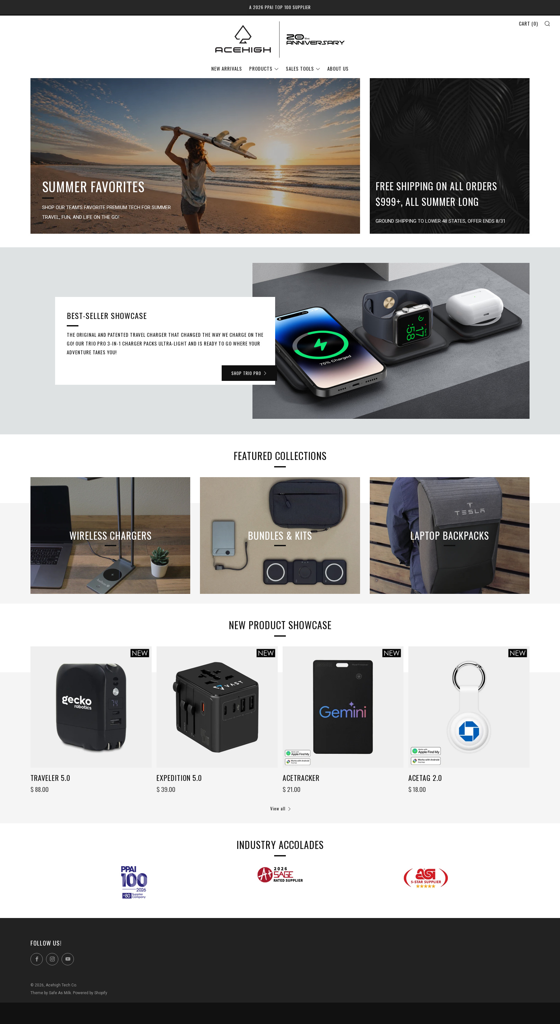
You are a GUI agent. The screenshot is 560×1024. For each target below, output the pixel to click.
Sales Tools (300, 68)
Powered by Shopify (90, 993)
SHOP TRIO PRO (246, 373)
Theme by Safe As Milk (50, 993)
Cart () (528, 23)
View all (278, 808)
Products (261, 68)
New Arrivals (226, 68)
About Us (338, 68)
